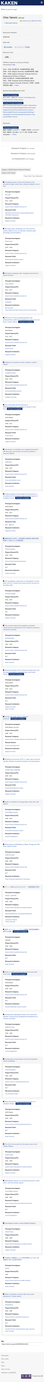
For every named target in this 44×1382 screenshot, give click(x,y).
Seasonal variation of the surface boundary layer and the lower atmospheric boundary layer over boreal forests (21, 672)
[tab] (23, 148)
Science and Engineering (26, 97)
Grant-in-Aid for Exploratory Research (15, 561)
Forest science (8, 99)
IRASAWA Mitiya (9, 638)
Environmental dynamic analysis (17, 105)
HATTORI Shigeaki (10, 593)
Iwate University (9, 662)
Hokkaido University (10, 397)
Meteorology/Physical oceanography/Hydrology (18, 112)
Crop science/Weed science (13, 480)
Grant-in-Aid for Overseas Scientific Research (17, 1280)
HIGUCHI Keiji (9, 1232)
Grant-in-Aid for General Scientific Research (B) (18, 1203)
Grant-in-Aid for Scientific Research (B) (16, 385)
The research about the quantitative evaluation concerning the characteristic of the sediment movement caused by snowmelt (21, 627)
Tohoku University (10, 921)
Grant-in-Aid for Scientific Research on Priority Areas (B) (20, 739)
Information (5, 1355)
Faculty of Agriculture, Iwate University (15, 1007)
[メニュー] (41, 2)
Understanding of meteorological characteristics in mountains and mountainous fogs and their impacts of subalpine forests (20, 496)
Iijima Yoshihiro (9, 284)
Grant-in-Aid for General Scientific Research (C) (18, 1124)
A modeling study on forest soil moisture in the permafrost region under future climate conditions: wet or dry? (21, 184)
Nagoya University (10, 221)
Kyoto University (9, 1286)
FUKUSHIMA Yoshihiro (11, 812)
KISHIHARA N (9, 1305)
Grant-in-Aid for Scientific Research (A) (16, 296)
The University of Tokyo (11, 1094)
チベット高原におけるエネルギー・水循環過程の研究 (22, 887)
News (3, 1366)
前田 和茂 (13, 895)
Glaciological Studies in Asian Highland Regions (20, 1223)
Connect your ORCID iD (30, 21)
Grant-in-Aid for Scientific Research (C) (16, 207)
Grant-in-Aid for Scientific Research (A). (16, 824)
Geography (6, 114)
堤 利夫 (7, 1268)
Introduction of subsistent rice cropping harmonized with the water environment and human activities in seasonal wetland (20, 451)
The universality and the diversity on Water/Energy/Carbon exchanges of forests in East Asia (19, 407)
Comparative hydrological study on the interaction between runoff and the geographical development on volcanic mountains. (20, 1016)
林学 (4, 97)
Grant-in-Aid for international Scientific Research (18, 907)
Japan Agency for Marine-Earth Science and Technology (20, 310)
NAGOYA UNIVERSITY (11, 836)
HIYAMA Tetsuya (9, 770)
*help (39, 20)
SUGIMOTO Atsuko (10, 373)
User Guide (5, 1359)
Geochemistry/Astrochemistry (21, 114)
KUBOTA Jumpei (9, 855)
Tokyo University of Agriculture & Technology (17, 879)
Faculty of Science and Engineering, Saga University (19, 1329)
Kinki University (9, 486)
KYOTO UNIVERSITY (11, 1051)
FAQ (2, 1362)
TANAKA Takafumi (10, 549)
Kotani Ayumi (8, 241)
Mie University (9, 308)
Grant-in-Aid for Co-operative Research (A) (17, 1082)
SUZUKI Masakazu (10, 1069)
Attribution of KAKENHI (8, 1372)
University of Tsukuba (11, 919)
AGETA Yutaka (9, 1155)
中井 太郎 (7, 195)
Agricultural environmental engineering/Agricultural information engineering (19, 107)
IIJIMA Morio (8, 462)
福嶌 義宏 (16, 727)
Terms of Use (5, 1369)
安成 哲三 (7, 895)
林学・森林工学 (12, 97)
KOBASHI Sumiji (9, 1027)
